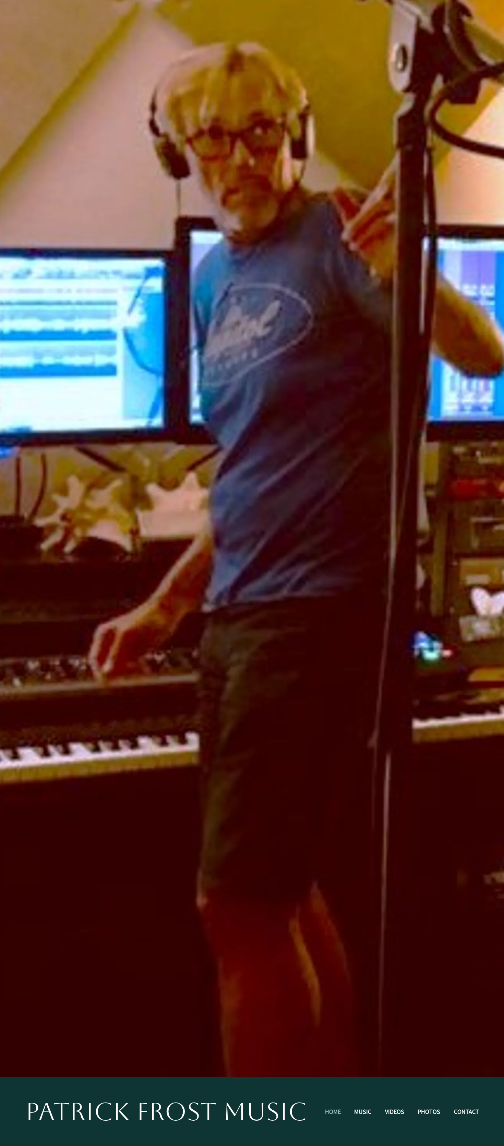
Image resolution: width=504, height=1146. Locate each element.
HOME (333, 1111)
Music (362, 1111)
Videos (394, 1111)
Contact (466, 1111)
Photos (429, 1111)
